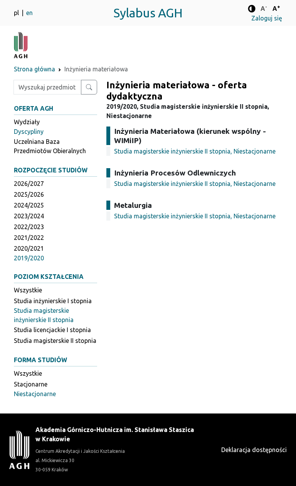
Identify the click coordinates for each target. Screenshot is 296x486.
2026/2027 (29, 183)
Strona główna (34, 69)
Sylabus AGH (148, 13)
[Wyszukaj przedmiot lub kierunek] (89, 87)
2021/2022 (29, 237)
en (29, 12)
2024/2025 (29, 205)
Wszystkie (28, 290)
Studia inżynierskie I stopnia (53, 300)
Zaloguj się (266, 18)
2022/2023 (29, 226)
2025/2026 (29, 194)
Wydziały (27, 121)
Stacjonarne (30, 384)
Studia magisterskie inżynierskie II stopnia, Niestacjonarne (195, 151)
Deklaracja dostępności (254, 449)
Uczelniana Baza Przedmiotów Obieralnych (50, 146)
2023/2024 (29, 216)
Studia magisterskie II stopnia (55, 340)
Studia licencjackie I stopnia (52, 329)
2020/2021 (29, 248)
